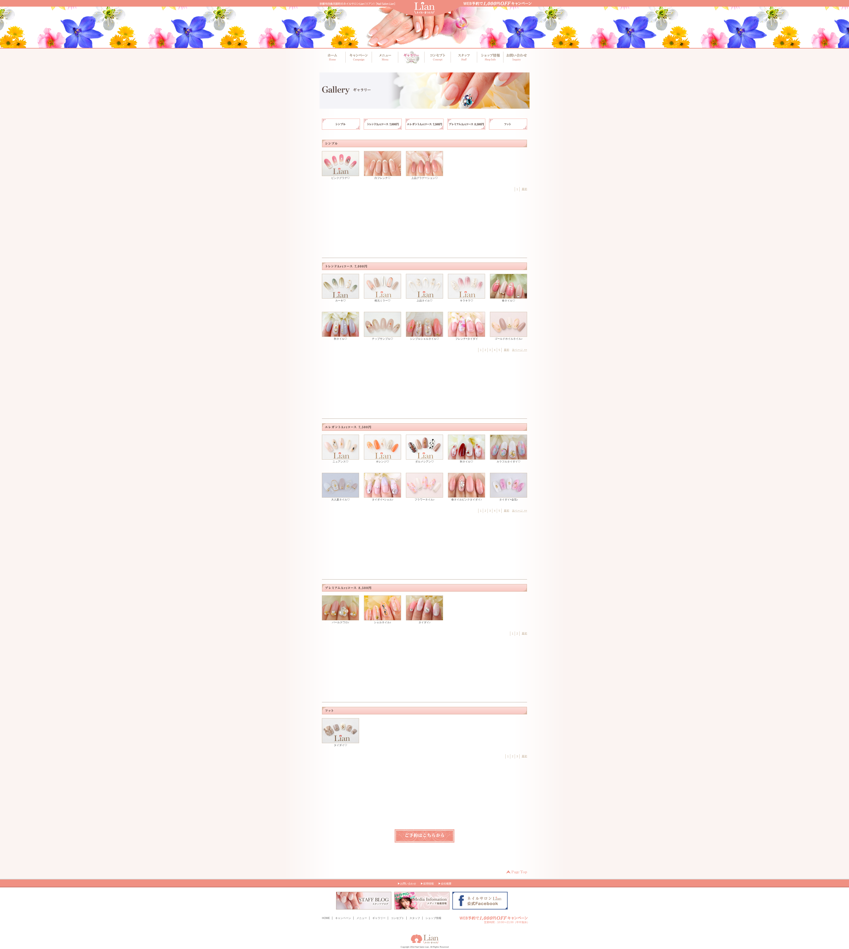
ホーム (332, 57)
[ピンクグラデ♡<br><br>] (340, 174)
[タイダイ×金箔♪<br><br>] (508, 495)
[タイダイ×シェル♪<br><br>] (382, 495)
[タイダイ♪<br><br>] (424, 618)
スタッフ (463, 57)
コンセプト (437, 57)
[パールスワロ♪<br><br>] (340, 618)
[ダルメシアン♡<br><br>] (424, 457)
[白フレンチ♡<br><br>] (382, 174)
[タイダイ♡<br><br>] (340, 741)
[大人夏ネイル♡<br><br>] (340, 495)
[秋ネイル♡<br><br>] (340, 334)
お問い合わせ (515, 57)
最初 (524, 189)
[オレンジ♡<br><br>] (382, 457)
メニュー (385, 57)
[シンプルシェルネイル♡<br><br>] (424, 334)
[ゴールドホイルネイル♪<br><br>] (508, 334)
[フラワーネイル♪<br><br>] (424, 495)
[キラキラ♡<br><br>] (466, 296)
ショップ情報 (489, 57)
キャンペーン (359, 57)
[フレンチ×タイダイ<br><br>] (466, 334)
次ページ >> (519, 349)
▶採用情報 (427, 883)
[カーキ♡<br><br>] (340, 296)
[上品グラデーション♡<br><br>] (424, 174)
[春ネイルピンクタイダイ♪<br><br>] (466, 495)
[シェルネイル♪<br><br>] (382, 618)
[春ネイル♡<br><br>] (508, 296)
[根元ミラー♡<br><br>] (382, 296)
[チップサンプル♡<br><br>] (382, 334)
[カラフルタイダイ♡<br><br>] (508, 457)
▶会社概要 (444, 883)
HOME (326, 918)
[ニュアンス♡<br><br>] (340, 457)
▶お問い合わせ (407, 883)
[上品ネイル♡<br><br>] (424, 296)
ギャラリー (411, 57)
